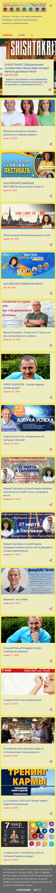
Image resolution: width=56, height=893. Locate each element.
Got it (37, 890)
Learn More (23, 890)
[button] (49, 90)
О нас (21, 35)
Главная (7, 35)
